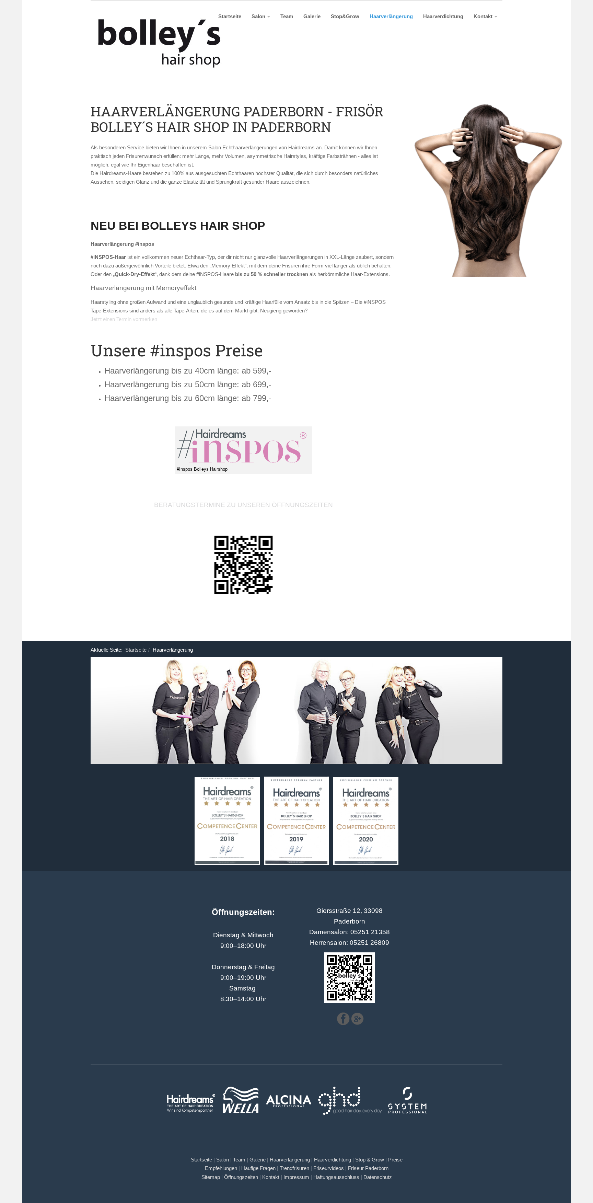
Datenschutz (377, 1177)
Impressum (296, 1177)
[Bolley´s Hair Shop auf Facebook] (343, 1018)
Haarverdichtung (443, 16)
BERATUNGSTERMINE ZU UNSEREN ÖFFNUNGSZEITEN (243, 504)
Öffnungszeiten (241, 1177)
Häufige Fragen (258, 1168)
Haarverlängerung (391, 16)
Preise (395, 1159)
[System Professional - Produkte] (407, 1088)
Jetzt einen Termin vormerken (125, 319)
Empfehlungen (221, 1168)
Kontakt (484, 16)
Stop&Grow (345, 16)
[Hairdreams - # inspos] (243, 564)
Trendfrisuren (294, 1168)
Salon (259, 16)
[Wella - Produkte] (241, 1088)
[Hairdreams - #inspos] (243, 446)
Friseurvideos (328, 1168)
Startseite (229, 16)
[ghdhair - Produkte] (350, 1088)
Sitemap (210, 1177)
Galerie (312, 16)
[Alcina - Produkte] (289, 1088)
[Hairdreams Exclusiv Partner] (191, 1088)
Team (286, 16)
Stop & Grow (369, 1159)
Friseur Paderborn (368, 1168)
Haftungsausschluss (336, 1177)
